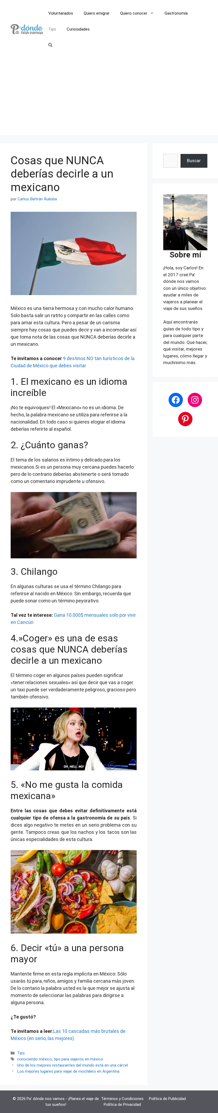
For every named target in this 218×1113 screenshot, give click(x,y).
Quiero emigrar (97, 13)
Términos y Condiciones (122, 1098)
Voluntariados (60, 13)
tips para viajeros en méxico (78, 1059)
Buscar (194, 160)
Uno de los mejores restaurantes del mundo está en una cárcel (72, 1065)
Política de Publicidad (167, 1098)
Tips (52, 29)
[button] (50, 45)
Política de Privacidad (122, 1104)
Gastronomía (176, 13)
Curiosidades (78, 29)
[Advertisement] (109, 98)
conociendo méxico (34, 1059)
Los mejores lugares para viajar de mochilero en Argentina (68, 1071)
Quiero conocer (133, 13)
